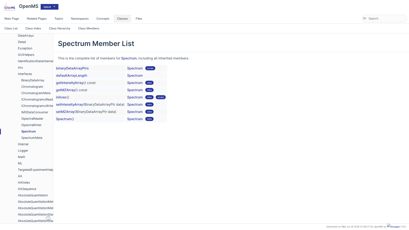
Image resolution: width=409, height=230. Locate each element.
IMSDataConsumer (34, 112)
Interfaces (25, 74)
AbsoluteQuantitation (33, 195)
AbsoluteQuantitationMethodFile (41, 208)
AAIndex (24, 182)
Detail (22, 42)
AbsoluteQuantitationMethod (38, 201)
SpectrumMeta (31, 137)
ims (20, 67)
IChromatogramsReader (38, 99)
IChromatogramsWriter (37, 106)
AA (20, 176)
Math (21, 157)
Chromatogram (32, 86)
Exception (25, 48)
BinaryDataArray (32, 80)
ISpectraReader (32, 118)
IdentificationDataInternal (35, 61)
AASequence (27, 189)
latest (47, 7)
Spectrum (28, 131)
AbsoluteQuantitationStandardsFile (42, 221)
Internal (23, 144)
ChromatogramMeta (35, 93)
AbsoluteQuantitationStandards (40, 214)
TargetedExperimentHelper (37, 169)
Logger (23, 150)
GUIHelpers (26, 54)
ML (20, 163)
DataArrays (26, 35)
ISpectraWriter (31, 125)
